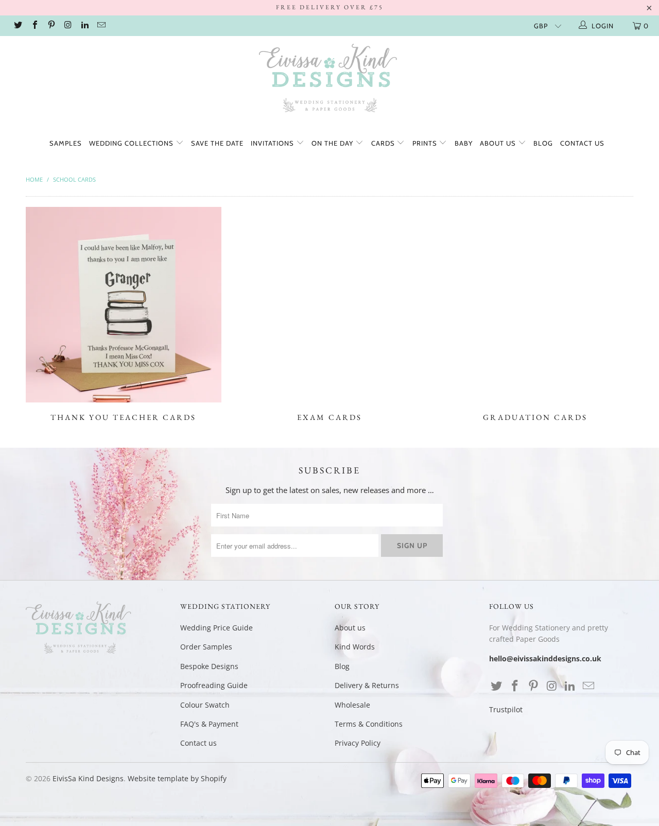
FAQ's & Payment (209, 724)
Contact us (582, 143)
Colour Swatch (205, 705)
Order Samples (206, 647)
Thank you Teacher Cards (123, 314)
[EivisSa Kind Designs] (329, 79)
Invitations (273, 143)
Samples (65, 143)
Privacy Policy (357, 743)
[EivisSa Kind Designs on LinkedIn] (84, 25)
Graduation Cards (535, 314)
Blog (543, 143)
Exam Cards (329, 314)
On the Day (333, 143)
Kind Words (355, 647)
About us (499, 143)
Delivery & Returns (367, 685)
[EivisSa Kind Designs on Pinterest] (51, 25)
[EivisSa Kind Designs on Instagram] (67, 25)
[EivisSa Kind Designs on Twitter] (17, 25)
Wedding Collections (132, 143)
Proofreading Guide (214, 685)
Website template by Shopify (177, 778)
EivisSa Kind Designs (88, 778)
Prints (425, 143)
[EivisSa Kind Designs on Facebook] (34, 25)
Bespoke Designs (209, 666)
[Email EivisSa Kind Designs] (101, 25)
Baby (464, 143)
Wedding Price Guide (216, 627)
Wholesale (352, 705)
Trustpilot (506, 709)
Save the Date (217, 143)
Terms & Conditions (369, 724)
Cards (384, 143)
